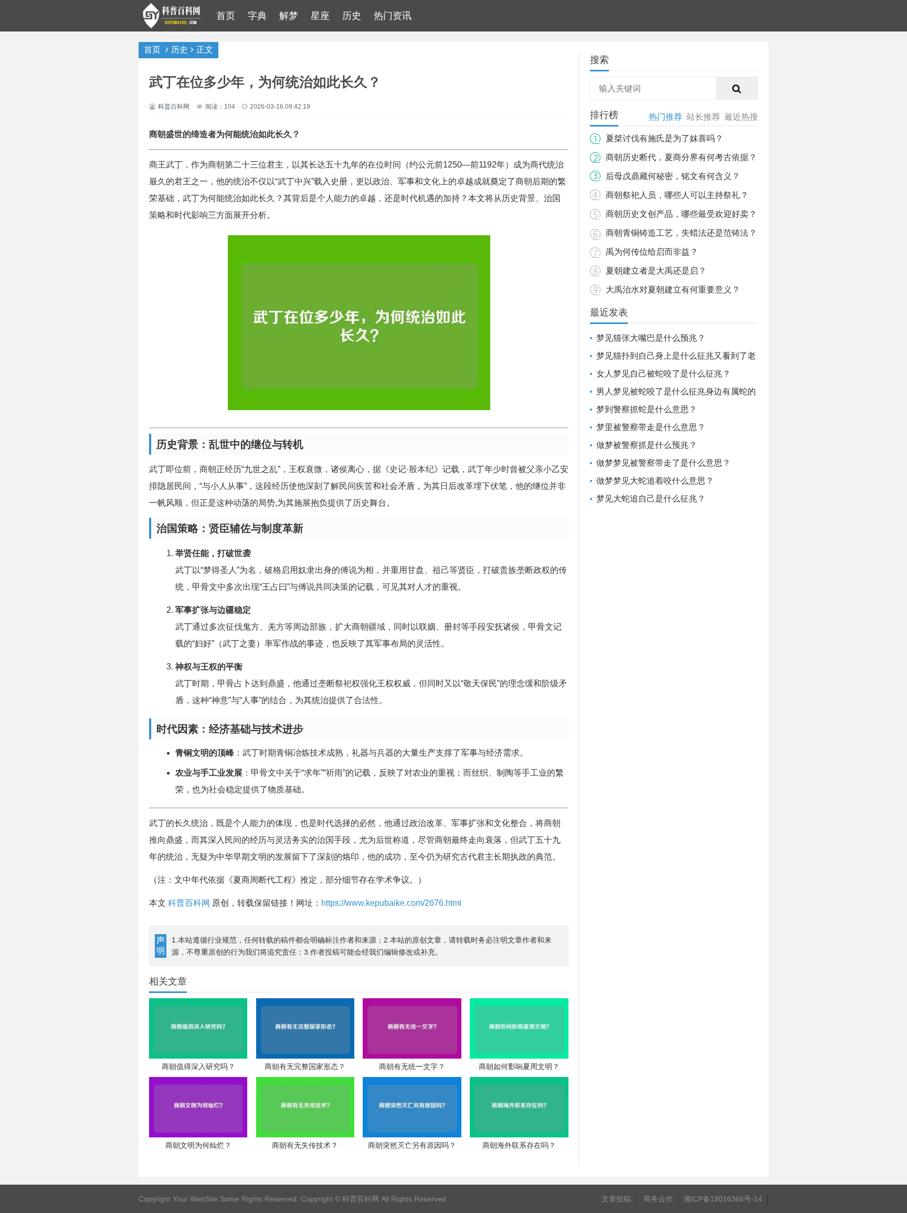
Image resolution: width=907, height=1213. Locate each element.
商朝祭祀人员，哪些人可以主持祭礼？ (677, 195)
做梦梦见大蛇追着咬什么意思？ (655, 480)
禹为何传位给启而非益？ (652, 251)
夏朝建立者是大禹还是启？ (656, 270)
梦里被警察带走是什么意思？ (650, 427)
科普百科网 (189, 902)
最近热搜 (741, 116)
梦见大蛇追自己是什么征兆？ (650, 498)
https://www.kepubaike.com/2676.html (391, 902)
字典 (257, 16)
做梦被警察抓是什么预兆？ (646, 445)
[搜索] (737, 88)
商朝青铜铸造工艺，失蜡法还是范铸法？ (681, 232)
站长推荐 (703, 116)
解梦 (288, 16)
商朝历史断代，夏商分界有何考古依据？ (681, 157)
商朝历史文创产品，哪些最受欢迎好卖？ (681, 214)
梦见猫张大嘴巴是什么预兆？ (650, 337)
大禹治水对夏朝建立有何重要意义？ (673, 289)
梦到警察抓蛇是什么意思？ (646, 409)
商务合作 (658, 1199)
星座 (320, 16)
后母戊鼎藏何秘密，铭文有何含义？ (673, 176)
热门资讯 (393, 16)
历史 (351, 16)
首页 (225, 16)
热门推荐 (665, 116)
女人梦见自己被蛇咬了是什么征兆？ (663, 373)
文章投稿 (616, 1199)
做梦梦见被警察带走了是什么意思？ (663, 462)
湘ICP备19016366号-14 (722, 1199)
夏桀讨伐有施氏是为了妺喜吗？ (664, 138)
